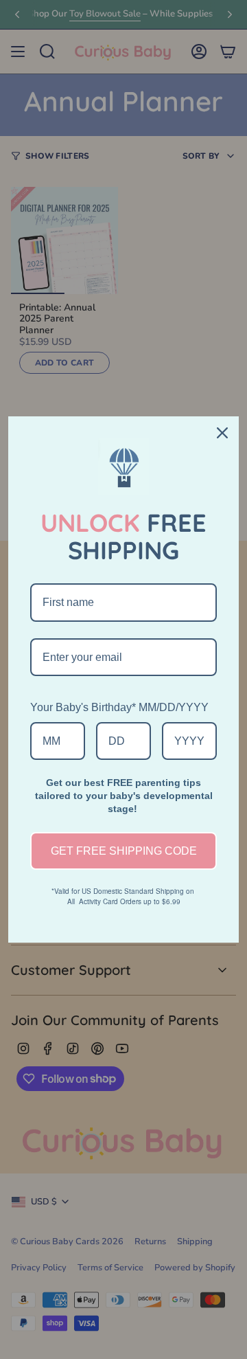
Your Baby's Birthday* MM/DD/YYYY (119, 707)
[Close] (222, 432)
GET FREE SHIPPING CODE (124, 851)
